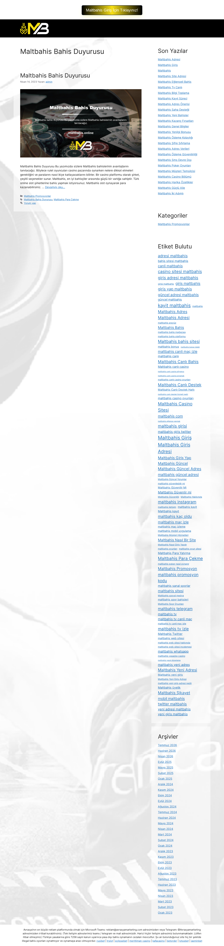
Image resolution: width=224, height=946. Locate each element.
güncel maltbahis (170, 299)
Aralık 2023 (165, 851)
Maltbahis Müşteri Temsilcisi (176, 171)
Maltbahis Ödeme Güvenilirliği (177, 154)
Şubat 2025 (165, 773)
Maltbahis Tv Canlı (170, 87)
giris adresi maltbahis (178, 277)
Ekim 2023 (165, 862)
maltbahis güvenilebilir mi (171, 483)
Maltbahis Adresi (169, 59)
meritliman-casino (139, 940)
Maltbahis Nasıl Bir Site (177, 540)
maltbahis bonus (168, 346)
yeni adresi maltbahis (174, 709)
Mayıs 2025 (165, 767)
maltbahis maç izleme (171, 526)
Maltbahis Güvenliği (168, 496)
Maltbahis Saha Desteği (173, 109)
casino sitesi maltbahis (180, 271)
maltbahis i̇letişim (167, 507)
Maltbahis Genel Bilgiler (173, 126)
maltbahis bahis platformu (172, 336)
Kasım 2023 (166, 856)
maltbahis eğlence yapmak (169, 421)
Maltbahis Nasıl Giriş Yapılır (172, 544)
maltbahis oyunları (167, 548)
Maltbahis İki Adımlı (170, 193)
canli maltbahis (170, 266)
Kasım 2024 (166, 789)
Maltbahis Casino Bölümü (174, 176)
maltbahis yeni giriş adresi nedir (175, 683)
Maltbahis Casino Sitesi (175, 407)
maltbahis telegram (175, 608)
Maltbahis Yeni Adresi (177, 670)
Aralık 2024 (165, 784)
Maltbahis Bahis (171, 327)
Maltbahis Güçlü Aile (171, 187)
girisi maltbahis (166, 283)
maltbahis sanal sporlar (174, 586)
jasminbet (196, 940)
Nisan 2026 (165, 756)
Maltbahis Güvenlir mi (174, 492)
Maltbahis (164, 70)
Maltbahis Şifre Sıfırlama (174, 143)
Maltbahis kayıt (168, 511)
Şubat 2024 (165, 840)
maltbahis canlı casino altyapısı (171, 371)
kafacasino (159, 940)
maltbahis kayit (187, 507)
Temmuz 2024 (167, 812)
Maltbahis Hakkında (191, 496)
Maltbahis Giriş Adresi (174, 448)
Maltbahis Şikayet (174, 692)
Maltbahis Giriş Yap (174, 458)
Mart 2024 (165, 834)
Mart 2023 (165, 901)
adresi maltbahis (173, 255)
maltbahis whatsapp (173, 651)
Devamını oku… (55, 187)
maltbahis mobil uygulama (174, 531)
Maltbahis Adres (172, 311)
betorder (172, 940)
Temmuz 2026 (167, 745)
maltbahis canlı (168, 356)
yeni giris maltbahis (173, 714)
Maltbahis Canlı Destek (179, 384)
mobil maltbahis (171, 698)
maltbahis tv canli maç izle (172, 623)
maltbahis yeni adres (174, 665)
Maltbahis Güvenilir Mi (172, 487)
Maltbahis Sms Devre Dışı (175, 160)
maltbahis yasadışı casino (171, 656)
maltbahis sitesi (170, 591)
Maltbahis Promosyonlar (37, 196)
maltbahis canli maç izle (177, 351)
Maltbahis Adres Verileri (173, 148)
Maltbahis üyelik (169, 687)
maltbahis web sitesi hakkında (174, 642)
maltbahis (197, 306)
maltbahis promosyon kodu (178, 577)
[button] (112, 10)
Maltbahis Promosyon (177, 568)
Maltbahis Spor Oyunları (171, 603)
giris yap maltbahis (175, 289)
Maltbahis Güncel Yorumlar (172, 479)
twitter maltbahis (172, 704)
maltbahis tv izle (173, 628)
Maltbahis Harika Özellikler (175, 182)
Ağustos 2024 (167, 806)
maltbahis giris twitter (174, 432)
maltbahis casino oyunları (175, 398)
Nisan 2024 (165, 829)
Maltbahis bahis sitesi (179, 341)
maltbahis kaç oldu (175, 516)
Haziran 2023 (167, 884)
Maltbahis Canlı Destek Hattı (176, 389)
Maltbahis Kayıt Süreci (172, 98)
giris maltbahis (187, 283)
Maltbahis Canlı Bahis (178, 361)
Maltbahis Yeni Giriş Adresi (172, 679)
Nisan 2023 (165, 896)
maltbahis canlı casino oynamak (171, 376)
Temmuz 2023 (167, 879)
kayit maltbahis (174, 305)
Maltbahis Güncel (173, 463)
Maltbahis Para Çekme (66, 199)
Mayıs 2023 (165, 890)
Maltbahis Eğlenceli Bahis (174, 81)
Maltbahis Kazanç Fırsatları (175, 120)
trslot (110, 940)
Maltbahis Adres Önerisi (174, 104)
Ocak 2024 (165, 845)
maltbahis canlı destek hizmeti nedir (173, 394)
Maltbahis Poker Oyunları (174, 165)
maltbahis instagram (177, 501)
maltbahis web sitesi (171, 638)
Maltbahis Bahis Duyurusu (55, 75)
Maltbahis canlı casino (173, 366)
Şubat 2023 (165, 907)
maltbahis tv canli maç (175, 619)
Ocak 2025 (165, 778)
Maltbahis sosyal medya (171, 595)
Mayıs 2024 (165, 823)
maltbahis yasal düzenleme (169, 660)
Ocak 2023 (165, 912)
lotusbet (184, 940)
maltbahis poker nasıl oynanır (173, 563)
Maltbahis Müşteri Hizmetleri (173, 535)
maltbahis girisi (172, 425)
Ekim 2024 (165, 795)
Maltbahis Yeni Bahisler (173, 115)
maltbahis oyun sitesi (190, 548)
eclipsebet (121, 940)
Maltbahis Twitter (170, 634)
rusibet (101, 940)
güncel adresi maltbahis (178, 294)
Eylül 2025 (165, 762)
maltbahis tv (167, 614)
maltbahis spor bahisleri (173, 599)
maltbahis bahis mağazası (172, 332)
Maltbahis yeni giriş (170, 674)
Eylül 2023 (165, 868)
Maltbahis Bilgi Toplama (173, 93)
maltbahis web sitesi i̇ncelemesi (175, 646)
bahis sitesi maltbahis (173, 261)
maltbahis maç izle (173, 522)
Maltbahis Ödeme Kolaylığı (175, 137)
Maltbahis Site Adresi (172, 76)
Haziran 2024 (167, 817)
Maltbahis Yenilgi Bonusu (174, 132)
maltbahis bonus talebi (190, 347)
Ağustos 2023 (167, 873)
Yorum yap (30, 203)
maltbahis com (170, 416)
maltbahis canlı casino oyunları (174, 379)
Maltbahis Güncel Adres (179, 468)
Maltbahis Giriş (168, 65)
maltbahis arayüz (167, 322)
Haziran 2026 (167, 750)
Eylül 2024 (165, 801)
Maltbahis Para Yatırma (174, 553)
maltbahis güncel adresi (178, 474)
